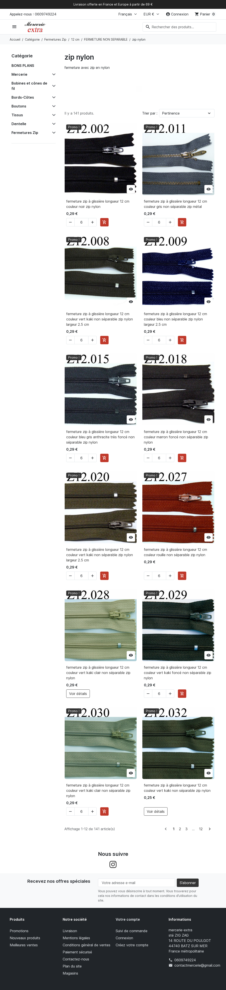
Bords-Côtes (22, 97)
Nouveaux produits (25, 938)
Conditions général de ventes (86, 945)
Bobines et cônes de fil (29, 86)
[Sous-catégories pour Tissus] (53, 115)
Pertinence (171, 113)
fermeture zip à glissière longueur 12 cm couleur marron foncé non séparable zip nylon (176, 436)
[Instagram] (113, 864)
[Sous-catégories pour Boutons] (53, 106)
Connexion (124, 938)
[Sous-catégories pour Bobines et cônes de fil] (53, 86)
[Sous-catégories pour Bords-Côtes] (53, 97)
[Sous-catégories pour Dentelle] (53, 123)
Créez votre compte (132, 945)
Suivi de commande (131, 931)
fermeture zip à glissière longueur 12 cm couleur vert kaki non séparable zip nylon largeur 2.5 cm (99, 319)
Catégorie (22, 55)
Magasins (70, 973)
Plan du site (72, 966)
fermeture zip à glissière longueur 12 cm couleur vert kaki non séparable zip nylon (177, 788)
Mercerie (19, 74)
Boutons (18, 106)
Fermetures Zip (24, 132)
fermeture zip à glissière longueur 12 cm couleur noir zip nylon (97, 204)
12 (201, 829)
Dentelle (18, 124)
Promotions (19, 931)
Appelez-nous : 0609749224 (33, 14)
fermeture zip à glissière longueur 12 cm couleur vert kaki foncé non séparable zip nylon (177, 672)
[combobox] (179, 27)
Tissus (17, 115)
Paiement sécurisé (77, 952)
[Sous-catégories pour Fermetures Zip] (53, 132)
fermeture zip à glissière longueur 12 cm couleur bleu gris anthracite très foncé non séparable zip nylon (100, 436)
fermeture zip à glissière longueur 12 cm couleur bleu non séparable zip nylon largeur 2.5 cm (175, 319)
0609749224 (185, 960)
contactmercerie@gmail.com (197, 965)
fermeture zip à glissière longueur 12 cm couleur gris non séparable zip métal (175, 204)
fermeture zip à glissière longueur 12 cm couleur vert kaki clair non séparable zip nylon (98, 672)
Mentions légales (76, 938)
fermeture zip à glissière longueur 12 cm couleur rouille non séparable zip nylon (175, 552)
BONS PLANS (22, 65)
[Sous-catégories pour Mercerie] (53, 74)
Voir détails (78, 693)
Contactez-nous (76, 959)
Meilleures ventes (24, 945)
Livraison (70, 931)
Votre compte (128, 919)
